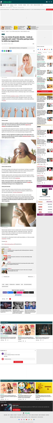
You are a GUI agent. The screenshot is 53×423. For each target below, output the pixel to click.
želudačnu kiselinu (26, 136)
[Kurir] (6, 2)
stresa (4, 100)
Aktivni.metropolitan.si (9, 244)
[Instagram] (40, 49)
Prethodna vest (6, 276)
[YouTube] (45, 49)
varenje (6, 284)
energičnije (4, 238)
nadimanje (18, 284)
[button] (33, 44)
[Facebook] (38, 49)
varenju (29, 182)
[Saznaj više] (51, 402)
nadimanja (17, 178)
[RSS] (49, 49)
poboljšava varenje (14, 96)
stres (3, 284)
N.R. (6, 241)
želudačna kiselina (27, 284)
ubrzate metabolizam (17, 192)
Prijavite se (17, 409)
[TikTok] (47, 49)
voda (22, 284)
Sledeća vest (30, 276)
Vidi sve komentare (18, 361)
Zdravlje (7, 31)
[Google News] (51, 49)
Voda (3, 88)
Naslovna (3, 31)
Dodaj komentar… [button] (8, 359)
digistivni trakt (5, 286)
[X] (43, 49)
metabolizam (12, 284)
